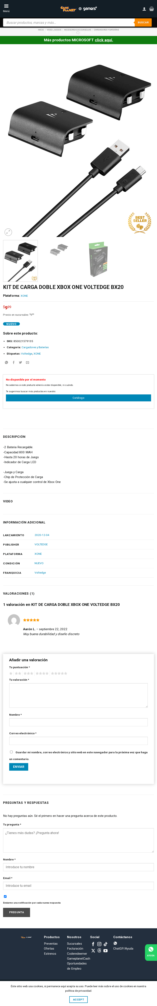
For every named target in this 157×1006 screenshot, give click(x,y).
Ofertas (49, 948)
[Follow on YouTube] (105, 951)
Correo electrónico (22, 733)
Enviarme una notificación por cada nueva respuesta (32, 903)
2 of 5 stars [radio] (17, 673)
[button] (151, 8)
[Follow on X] (93, 951)
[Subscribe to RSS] (99, 951)
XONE (24, 295)
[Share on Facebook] (13, 362)
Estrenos (50, 953)
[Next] (145, 143)
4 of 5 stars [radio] (41, 673)
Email (7, 878)
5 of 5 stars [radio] (58, 673)
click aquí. (104, 40)
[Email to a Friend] (27, 362)
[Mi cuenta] (144, 8)
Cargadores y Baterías (35, 347)
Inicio (41, 30)
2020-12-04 (42, 535)
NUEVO (39, 563)
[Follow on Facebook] (93, 944)
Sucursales (74, 943)
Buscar (143, 22)
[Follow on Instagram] (99, 944)
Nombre (15, 714)
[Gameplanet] (78, 9)
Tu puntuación (19, 667)
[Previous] (11, 143)
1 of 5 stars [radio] (10, 673)
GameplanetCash (78, 958)
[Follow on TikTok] (105, 944)
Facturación (75, 948)
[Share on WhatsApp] (6, 362)
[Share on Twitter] (20, 362)
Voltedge (26, 353)
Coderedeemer (77, 953)
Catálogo (78, 397)
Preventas (51, 943)
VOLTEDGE (41, 544)
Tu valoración (19, 679)
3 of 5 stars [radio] (27, 673)
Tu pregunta (12, 824)
